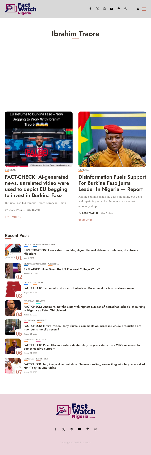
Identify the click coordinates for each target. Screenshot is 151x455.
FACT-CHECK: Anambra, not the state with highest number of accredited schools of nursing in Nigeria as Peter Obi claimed (84, 308)
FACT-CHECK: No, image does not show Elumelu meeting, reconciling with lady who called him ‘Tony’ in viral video (84, 366)
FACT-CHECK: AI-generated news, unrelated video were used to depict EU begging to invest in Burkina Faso (37, 186)
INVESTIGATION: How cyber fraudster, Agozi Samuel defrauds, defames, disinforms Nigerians (81, 252)
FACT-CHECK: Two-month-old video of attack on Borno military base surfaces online (79, 288)
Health (40, 301)
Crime (27, 245)
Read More (12, 217)
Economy (29, 320)
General (10, 170)
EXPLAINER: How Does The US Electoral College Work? (62, 269)
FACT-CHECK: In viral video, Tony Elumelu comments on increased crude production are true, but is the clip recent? (82, 328)
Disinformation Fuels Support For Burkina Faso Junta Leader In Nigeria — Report (112, 183)
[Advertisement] (75, 74)
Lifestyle (42, 359)
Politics (41, 340)
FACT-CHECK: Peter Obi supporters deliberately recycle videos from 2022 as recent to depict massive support (82, 347)
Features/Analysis (44, 245)
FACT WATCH (16, 209)
